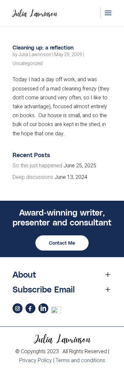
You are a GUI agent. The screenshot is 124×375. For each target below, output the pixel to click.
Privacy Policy (35, 360)
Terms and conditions (80, 360)
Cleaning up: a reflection (43, 47)
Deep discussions (33, 177)
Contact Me (62, 243)
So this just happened (37, 165)
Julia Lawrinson (35, 54)
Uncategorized (28, 63)
